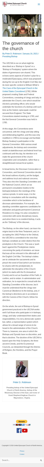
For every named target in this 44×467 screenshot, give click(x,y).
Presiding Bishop (9, 56)
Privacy (22, 451)
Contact (22, 454)
